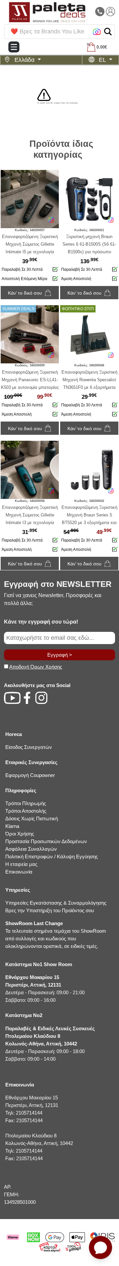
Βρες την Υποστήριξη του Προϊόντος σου (49, 910)
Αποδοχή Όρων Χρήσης (35, 667)
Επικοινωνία (18, 872)
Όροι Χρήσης (19, 834)
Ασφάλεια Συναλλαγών (31, 849)
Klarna (12, 826)
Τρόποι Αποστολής (25, 811)
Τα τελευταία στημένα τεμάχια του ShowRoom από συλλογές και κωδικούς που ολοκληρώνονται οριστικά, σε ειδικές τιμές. (55, 934)
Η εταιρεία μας (21, 864)
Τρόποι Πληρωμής (25, 803)
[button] (108, 31)
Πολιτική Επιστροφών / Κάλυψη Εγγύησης (51, 856)
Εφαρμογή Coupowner (30, 775)
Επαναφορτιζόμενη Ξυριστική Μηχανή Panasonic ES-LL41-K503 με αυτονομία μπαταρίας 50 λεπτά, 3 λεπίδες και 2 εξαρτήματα (30, 387)
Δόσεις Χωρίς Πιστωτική (31, 818)
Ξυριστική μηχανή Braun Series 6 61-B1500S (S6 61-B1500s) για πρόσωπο (89, 244)
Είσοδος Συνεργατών (28, 747)
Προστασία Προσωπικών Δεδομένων (46, 841)
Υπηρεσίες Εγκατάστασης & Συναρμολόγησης (55, 903)
